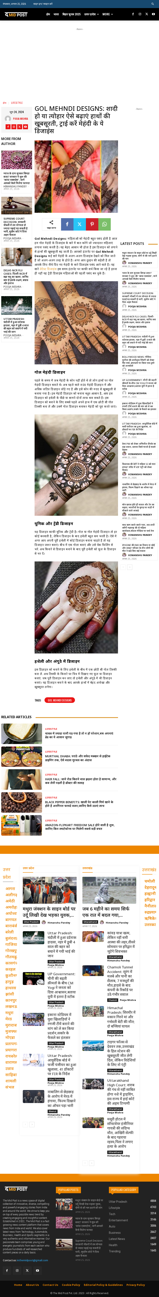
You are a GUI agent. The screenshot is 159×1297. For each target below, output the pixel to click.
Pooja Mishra (20, 118)
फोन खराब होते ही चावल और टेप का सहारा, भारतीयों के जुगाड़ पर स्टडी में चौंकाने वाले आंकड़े (138, 507)
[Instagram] (140, 14)
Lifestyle (17, 102)
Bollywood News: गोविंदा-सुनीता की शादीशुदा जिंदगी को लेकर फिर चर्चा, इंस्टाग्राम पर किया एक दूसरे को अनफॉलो (138, 361)
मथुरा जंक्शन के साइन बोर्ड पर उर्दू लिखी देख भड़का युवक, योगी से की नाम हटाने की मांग (139, 256)
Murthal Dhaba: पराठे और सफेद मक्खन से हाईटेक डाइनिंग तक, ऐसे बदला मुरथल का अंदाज (77, 758)
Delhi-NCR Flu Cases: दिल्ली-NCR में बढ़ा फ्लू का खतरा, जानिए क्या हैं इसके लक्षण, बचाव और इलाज (16, 277)
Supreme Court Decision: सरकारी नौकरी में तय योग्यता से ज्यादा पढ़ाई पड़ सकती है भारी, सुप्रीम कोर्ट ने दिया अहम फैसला (16, 227)
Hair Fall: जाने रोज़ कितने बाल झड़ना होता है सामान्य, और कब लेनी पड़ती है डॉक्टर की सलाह (80, 781)
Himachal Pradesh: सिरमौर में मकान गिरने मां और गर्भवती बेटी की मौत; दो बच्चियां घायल (121, 1017)
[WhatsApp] (104, 224)
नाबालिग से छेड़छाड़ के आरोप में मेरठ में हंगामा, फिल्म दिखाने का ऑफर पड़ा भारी (139, 487)
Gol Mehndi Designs (60, 700)
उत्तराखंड (87, 868)
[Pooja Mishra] (9, 119)
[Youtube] (153, 14)
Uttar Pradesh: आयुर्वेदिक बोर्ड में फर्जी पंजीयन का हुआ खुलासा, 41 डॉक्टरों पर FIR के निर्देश (139, 426)
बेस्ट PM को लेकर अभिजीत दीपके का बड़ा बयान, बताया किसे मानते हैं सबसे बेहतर (139, 447)
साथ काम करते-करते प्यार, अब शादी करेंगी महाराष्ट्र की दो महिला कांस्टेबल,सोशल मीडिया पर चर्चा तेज (138, 528)
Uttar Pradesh (31, 921)
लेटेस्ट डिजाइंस (48, 269)
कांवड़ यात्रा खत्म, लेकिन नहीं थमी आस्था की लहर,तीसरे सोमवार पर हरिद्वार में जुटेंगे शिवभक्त (121, 942)
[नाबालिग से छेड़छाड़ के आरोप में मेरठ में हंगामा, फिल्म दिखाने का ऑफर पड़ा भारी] (33, 1096)
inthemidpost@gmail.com (32, 1260)
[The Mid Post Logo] (18, 14)
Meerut (52, 1111)
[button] (153, 4)
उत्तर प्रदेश (28, 868)
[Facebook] (133, 14)
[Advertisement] (81, 60)
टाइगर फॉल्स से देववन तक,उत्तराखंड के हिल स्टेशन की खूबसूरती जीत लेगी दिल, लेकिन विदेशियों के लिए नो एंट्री (121, 1053)
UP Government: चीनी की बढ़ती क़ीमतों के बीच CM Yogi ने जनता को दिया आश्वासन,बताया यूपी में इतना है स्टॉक (139, 385)
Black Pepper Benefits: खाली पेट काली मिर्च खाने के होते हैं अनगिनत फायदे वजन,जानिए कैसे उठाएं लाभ (79, 804)
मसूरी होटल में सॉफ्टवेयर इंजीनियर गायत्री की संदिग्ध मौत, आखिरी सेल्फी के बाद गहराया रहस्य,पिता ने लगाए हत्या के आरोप (120, 1133)
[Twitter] (146, 14)
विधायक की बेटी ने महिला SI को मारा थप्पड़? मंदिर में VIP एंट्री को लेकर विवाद (138, 467)
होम (4, 102)
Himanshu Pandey (15, 186)
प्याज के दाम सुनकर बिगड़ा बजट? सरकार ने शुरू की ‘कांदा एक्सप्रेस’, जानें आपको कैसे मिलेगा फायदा (17, 178)
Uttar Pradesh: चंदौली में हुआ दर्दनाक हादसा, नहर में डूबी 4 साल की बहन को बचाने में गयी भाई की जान (16, 326)
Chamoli (112, 1000)
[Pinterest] (92, 224)
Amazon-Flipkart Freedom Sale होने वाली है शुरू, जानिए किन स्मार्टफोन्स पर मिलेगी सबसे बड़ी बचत (79, 827)
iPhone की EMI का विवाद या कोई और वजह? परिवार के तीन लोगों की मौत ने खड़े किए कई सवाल (138, 548)
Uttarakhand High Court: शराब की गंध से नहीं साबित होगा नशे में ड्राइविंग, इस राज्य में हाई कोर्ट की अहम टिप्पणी (121, 1092)
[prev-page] (123, 567)
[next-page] (129, 567)
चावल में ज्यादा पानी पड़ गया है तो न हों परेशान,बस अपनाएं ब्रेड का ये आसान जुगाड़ (79, 735)
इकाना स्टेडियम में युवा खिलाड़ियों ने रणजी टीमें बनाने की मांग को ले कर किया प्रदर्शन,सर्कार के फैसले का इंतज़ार (139, 406)
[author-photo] (125, 262)
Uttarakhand (90, 921)
